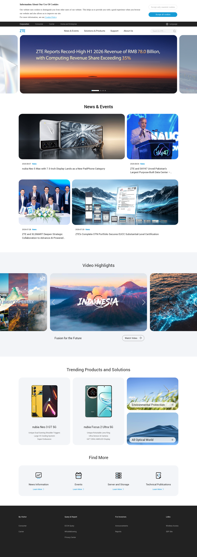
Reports (118, 531)
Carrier (51, 24)
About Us (128, 30)
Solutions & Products (94, 30)
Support (114, 30)
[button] (25, 64)
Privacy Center (70, 537)
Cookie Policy (51, 17)
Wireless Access (172, 526)
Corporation (24, 24)
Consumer (39, 24)
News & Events (71, 30)
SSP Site (169, 531)
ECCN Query (69, 526)
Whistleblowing (71, 531)
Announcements (121, 526)
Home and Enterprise (68, 24)
